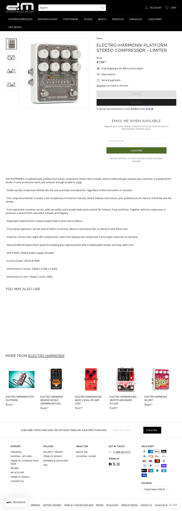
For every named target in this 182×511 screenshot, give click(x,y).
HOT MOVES (15, 27)
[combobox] (72, 7)
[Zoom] (54, 73)
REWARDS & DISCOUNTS (55, 460)
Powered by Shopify (163, 505)
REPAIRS (15, 468)
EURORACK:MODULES (20, 19)
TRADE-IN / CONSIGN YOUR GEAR (24, 462)
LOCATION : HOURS (86, 456)
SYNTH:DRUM (70, 19)
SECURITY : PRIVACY (53, 452)
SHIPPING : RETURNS (21, 456)
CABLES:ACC (135, 19)
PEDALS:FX (118, 19)
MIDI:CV (102, 19)
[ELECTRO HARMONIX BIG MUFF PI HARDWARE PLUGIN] (126, 388)
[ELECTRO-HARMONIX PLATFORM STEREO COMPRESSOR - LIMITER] (19, 320)
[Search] (102, 7)
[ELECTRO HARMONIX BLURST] (160, 386)
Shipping (101, 85)
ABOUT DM (81, 452)
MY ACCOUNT (17, 472)
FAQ (45, 464)
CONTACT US (17, 481)
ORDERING (16, 452)
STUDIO (88, 19)
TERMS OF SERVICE (20, 476)
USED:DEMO (155, 19)
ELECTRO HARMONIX (46, 356)
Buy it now (136, 102)
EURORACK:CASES (47, 19)
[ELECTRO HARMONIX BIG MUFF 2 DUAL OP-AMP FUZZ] (91, 388)
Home (99, 38)
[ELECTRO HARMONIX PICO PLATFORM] (22, 386)
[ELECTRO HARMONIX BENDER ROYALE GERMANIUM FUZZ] (56, 388)
